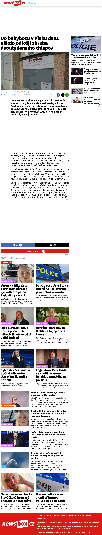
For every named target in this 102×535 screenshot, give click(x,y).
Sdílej (15, 245)
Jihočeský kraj (13, 258)
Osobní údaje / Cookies (83, 515)
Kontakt (56, 515)
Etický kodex (41, 515)
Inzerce (71, 515)
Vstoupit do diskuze (33, 251)
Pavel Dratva (5, 95)
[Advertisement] (40, 135)
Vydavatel (64, 515)
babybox (22, 258)
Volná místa (41, 519)
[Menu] (96, 3)
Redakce (49, 515)
